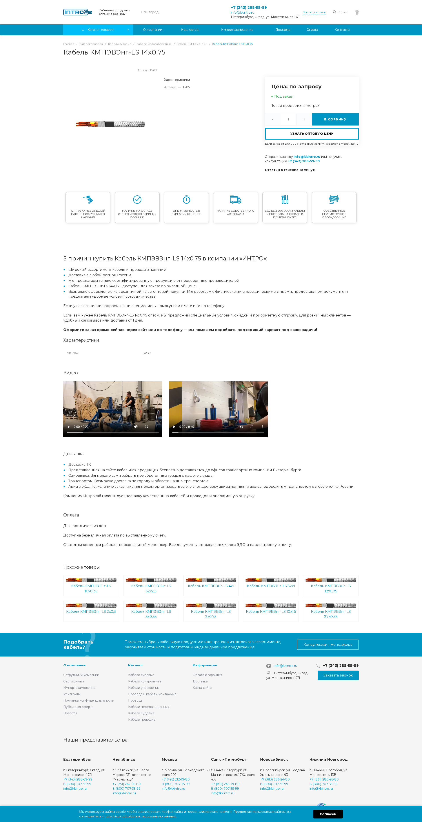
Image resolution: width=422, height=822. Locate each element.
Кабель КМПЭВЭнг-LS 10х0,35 (91, 588)
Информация (205, 665)
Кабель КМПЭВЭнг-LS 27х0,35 (331, 614)
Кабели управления (144, 688)
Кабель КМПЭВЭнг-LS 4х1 (211, 586)
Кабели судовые (141, 713)
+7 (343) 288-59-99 (249, 7)
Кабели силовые (141, 675)
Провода (135, 700)
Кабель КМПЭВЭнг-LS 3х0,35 (151, 614)
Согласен (328, 814)
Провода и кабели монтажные (152, 694)
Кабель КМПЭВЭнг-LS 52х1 (271, 586)
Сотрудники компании (81, 675)
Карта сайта (202, 688)
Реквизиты (71, 694)
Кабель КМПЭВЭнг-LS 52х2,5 (151, 588)
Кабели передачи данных (148, 707)
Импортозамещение (79, 688)
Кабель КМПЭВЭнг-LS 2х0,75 (211, 614)
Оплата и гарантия (207, 675)
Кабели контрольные (145, 681)
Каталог (135, 665)
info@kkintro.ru (242, 13)
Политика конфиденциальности (88, 700)
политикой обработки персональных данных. (140, 816)
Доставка (200, 681)
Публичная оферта (78, 707)
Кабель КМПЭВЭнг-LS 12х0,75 (331, 588)
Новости (70, 713)
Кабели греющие (141, 720)
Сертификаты (74, 681)
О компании (74, 665)
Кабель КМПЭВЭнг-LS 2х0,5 (91, 611)
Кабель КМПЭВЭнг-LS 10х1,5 (271, 611)
